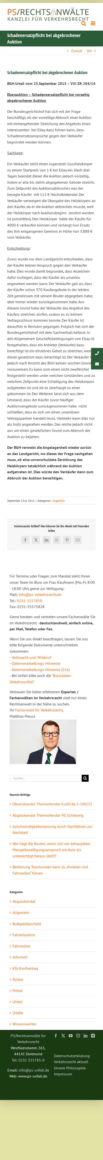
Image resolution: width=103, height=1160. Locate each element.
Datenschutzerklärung (72, 1055)
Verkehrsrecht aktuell (71, 1061)
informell (20, 957)
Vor (89, 50)
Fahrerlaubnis (23, 934)
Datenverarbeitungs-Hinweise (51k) (40, 669)
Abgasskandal (23, 901)
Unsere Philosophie (70, 1068)
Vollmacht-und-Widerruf (31, 657)
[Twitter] (63, 1036)
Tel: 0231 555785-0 (28, 1060)
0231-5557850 (29, 600)
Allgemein (58, 500)
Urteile (17, 1012)
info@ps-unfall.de (34, 1070)
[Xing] (93, 1036)
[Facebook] (56, 1036)
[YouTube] (71, 1036)
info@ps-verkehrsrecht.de (40, 594)
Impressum (63, 1074)
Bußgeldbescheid (26, 923)
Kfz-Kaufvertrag (25, 968)
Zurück (76, 50)
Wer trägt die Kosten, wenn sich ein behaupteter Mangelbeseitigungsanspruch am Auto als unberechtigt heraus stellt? (51, 849)
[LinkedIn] (85, 1036)
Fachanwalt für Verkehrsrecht (39, 710)
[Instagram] (78, 1036)
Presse (17, 990)
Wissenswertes (24, 1024)
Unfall (17, 1001)
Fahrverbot (21, 946)
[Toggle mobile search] (83, 23)
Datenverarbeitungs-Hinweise (36, 663)
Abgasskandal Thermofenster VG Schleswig (48, 815)
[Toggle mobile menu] (93, 23)
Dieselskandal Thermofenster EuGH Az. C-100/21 (52, 804)
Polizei (17, 979)
